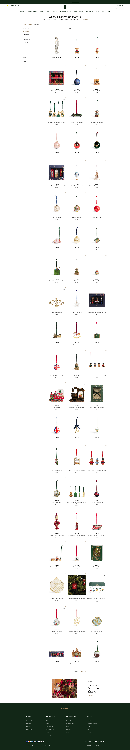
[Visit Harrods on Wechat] (103, 741)
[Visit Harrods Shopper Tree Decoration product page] (56, 255)
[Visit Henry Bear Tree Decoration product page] (97, 97)
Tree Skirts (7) (27, 42)
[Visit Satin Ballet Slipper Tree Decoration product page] (97, 160)
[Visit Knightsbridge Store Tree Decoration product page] (76, 637)
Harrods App (49, 735)
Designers (22, 11)
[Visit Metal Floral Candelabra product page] (56, 287)
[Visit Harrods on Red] (101, 741)
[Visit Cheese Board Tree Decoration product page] (56, 541)
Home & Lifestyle (78, 11)
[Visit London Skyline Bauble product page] (56, 606)
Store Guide (28, 723)
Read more (85, 19)
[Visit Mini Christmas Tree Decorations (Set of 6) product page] (56, 637)
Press (88, 729)
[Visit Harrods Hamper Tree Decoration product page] (97, 65)
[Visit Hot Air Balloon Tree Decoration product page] (76, 160)
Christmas (27, 31)
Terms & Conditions (36, 745)
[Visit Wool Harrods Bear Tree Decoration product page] (76, 255)
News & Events (29, 729)
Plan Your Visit (29, 720)
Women (42, 11)
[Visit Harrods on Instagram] (96, 741)
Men (48, 11)
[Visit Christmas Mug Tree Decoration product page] (97, 224)
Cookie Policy (69, 735)
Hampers (48, 732)
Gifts (97, 11)
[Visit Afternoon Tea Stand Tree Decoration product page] (97, 413)
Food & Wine (89, 11)
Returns (47, 723)
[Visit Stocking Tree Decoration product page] (56, 445)
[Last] (89, 671)
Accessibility (28, 745)
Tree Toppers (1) (27, 45)
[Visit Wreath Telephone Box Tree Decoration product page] (76, 510)
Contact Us (68, 729)
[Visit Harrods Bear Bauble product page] (76, 192)
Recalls (68, 732)
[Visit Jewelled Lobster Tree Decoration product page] (56, 510)
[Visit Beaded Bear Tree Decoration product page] (76, 350)
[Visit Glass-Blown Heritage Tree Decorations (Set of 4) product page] (76, 477)
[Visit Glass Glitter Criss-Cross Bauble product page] (56, 573)
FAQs (67, 726)
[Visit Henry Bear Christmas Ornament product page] (97, 382)
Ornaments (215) (28, 37)
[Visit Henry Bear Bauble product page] (97, 255)
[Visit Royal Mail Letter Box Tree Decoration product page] (76, 573)
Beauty (55, 11)
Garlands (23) (27, 39)
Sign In (118, 5)
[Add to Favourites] (65, 34)
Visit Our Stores (106, 11)
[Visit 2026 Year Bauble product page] (76, 65)
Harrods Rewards (70, 720)
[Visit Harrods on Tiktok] (98, 741)
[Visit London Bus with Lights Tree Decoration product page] (97, 510)
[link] (64, 688)
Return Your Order (50, 729)
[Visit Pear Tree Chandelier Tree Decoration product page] (76, 606)
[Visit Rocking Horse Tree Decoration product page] (76, 319)
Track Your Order (49, 726)
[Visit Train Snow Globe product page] (56, 382)
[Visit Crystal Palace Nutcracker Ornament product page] (56, 34)
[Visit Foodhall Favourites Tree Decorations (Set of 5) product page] (97, 573)
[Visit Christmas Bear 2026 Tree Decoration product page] (76, 34)
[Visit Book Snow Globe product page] (97, 541)
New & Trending (32, 11)
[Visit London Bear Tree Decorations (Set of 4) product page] (97, 350)
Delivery (47, 720)
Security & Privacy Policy (47, 745)
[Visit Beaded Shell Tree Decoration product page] (97, 606)
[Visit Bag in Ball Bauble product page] (76, 541)
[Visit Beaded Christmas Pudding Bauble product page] (97, 637)
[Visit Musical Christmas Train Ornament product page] (76, 382)
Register (121, 5)
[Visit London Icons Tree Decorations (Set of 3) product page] (56, 160)
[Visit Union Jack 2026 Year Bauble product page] (56, 350)
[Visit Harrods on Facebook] (93, 741)
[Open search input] (116, 8)
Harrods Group (90, 720)
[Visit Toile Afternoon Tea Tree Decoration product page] (56, 224)
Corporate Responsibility (92, 723)
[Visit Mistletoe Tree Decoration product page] (76, 413)
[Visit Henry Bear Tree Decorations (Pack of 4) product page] (56, 97)
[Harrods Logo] (65, 708)
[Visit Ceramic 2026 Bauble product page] (76, 287)
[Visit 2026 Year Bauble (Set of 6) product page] (56, 65)
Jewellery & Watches (65, 11)
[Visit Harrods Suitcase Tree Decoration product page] (97, 319)
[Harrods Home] (65, 7)
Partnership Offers (70, 723)
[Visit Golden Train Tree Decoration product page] (56, 319)
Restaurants (28, 726)
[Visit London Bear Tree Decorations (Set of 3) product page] (97, 287)
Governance (89, 732)
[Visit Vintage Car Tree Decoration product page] (76, 97)
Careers (88, 726)
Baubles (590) (27, 34)
